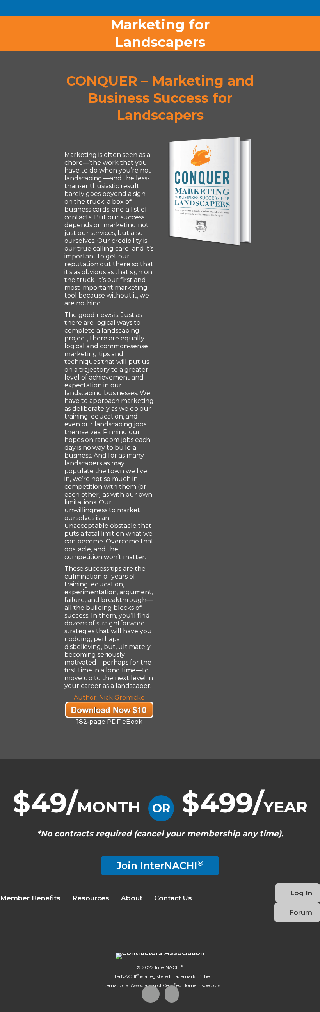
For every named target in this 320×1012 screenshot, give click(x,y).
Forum (299, 912)
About (131, 898)
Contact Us (173, 898)
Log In (300, 893)
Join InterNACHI (160, 865)
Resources (90, 898)
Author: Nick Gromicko (109, 697)
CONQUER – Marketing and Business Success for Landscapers (160, 98)
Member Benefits (30, 898)
